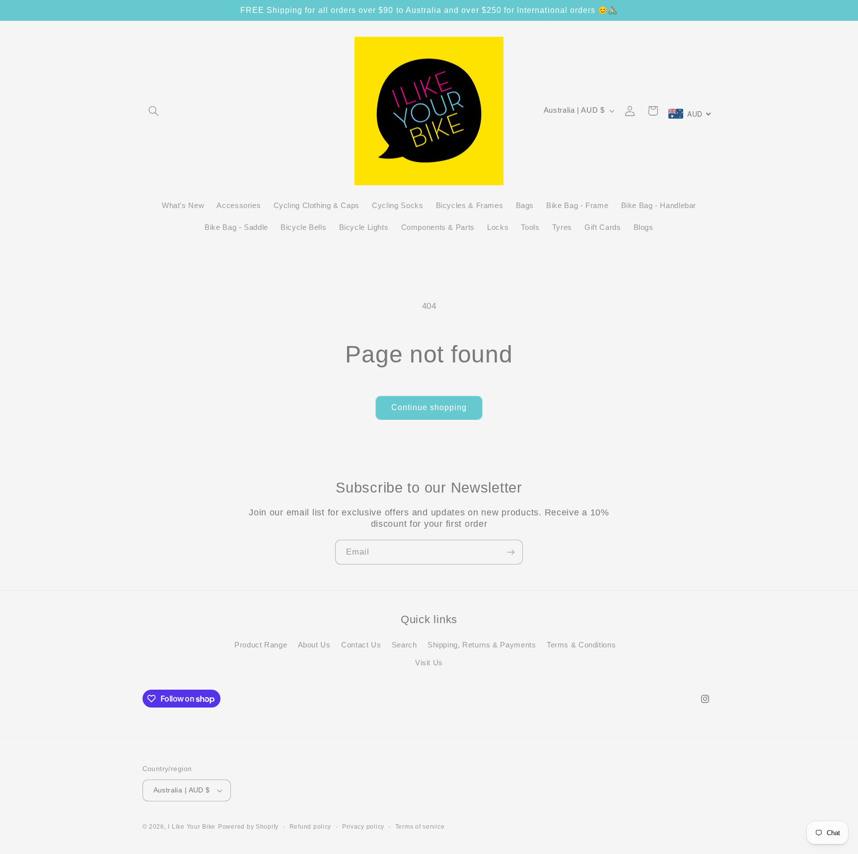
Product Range (260, 645)
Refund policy (310, 827)
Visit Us (429, 663)
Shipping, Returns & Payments (482, 645)
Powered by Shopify (248, 827)
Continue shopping (429, 407)
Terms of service (420, 827)
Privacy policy (363, 827)
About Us (314, 645)
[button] (154, 110)
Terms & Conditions (581, 645)
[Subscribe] (511, 552)
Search (404, 645)
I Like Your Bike (191, 827)
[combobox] (690, 114)
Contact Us (361, 645)
